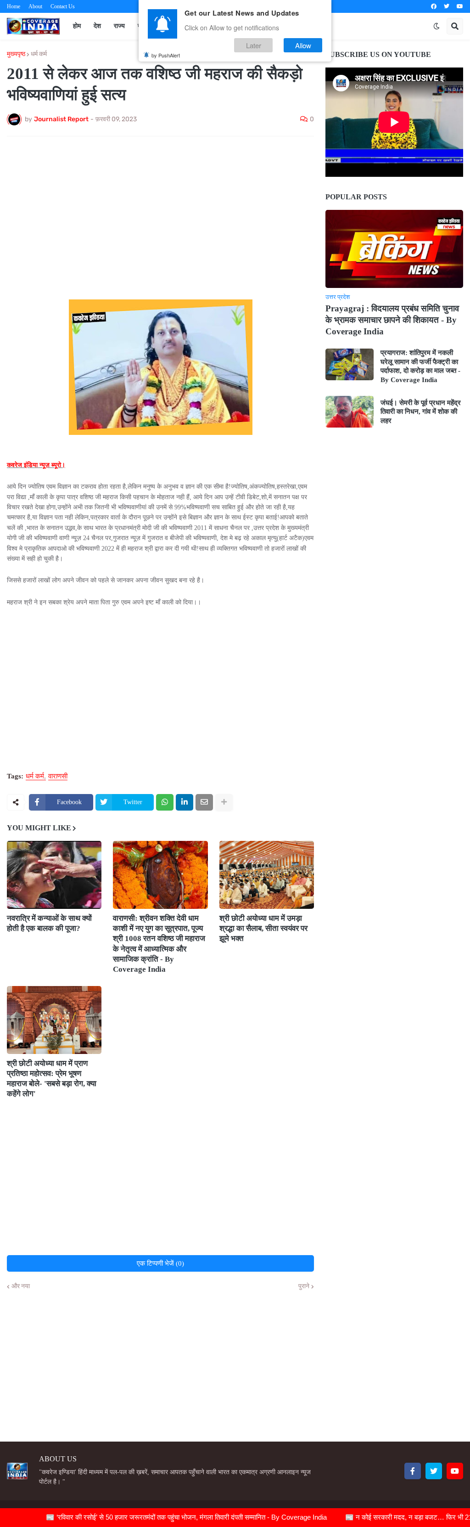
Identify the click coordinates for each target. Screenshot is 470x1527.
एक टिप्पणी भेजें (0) (160, 1263)
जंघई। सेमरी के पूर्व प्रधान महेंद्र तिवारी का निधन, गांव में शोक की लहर (420, 411)
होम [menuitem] (77, 26)
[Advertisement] (160, 212)
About (35, 6)
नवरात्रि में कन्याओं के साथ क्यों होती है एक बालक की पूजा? (49, 923)
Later (253, 45)
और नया (20, 1286)
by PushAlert (165, 55)
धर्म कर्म (39, 54)
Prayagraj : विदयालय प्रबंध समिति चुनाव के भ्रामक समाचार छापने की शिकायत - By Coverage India (392, 320)
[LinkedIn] (184, 802)
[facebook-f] (412, 1471)
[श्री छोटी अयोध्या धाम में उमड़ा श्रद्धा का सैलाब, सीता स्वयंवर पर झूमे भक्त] (266, 875)
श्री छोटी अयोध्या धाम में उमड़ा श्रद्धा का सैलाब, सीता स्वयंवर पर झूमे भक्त (263, 928)
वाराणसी (57, 776)
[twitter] (446, 6)
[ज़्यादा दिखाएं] (224, 802)
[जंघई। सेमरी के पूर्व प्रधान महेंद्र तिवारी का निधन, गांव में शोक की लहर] (349, 412)
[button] (436, 26)
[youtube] (460, 6)
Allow (303, 45)
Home (13, 6)
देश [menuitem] (97, 26)
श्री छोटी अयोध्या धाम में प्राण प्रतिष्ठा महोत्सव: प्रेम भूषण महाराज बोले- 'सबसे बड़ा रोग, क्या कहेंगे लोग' (51, 1078)
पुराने (303, 1286)
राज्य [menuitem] (119, 26)
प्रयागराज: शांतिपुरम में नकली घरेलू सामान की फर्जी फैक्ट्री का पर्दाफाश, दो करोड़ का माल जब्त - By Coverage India (420, 366)
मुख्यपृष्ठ (16, 54)
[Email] (204, 802)
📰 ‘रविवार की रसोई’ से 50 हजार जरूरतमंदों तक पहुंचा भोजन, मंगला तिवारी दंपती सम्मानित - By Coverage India (163, 1517)
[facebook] (433, 6)
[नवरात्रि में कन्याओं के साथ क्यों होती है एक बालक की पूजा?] (54, 875)
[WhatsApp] (164, 802)
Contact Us (62, 6)
